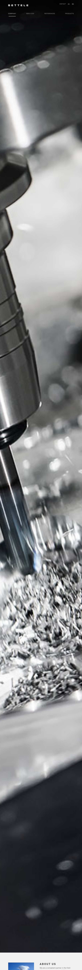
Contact (63, 4)
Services (30, 13)
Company (12, 13)
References (49, 13)
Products (69, 13)
